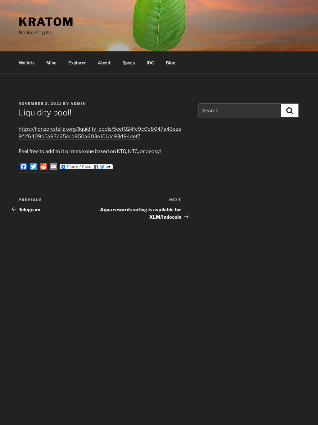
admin (78, 103)
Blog (170, 62)
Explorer (77, 62)
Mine (51, 62)
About (104, 62)
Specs (128, 62)
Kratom (46, 22)
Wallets (26, 62)
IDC (150, 62)
